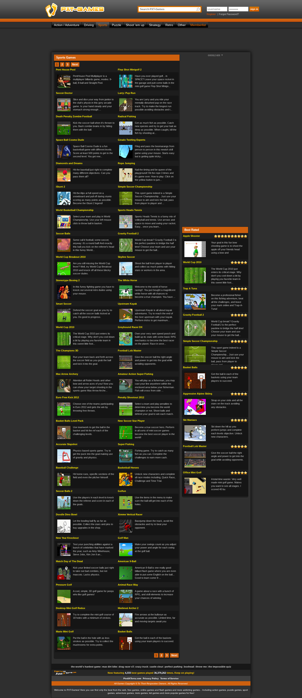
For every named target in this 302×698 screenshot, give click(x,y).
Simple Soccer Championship (135, 186)
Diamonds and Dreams (69, 163)
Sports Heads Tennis (130, 210)
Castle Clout (156, 666)
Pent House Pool (65, 69)
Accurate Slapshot (66, 444)
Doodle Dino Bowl (66, 514)
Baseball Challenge (67, 467)
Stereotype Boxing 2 (68, 280)
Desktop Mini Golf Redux (70, 608)
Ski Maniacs (190, 420)
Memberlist (198, 25)
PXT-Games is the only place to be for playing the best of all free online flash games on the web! (85, 9)
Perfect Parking (173, 666)
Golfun (122, 491)
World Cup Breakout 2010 (71, 257)
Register (211, 14)
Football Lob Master (129, 350)
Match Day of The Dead (69, 561)
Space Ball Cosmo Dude (70, 139)
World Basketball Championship (75, 210)
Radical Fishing (127, 116)
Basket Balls (125, 631)
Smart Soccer (63, 303)
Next (75, 64)
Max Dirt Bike (109, 666)
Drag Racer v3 (126, 666)
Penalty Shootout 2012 (131, 397)
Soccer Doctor (64, 93)
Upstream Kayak (127, 303)
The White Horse (127, 280)
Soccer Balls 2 (64, 491)
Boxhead (189, 666)
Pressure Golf (64, 584)
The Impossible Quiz (219, 666)
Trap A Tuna (190, 288)
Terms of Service (169, 678)
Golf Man (123, 538)
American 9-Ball (127, 561)
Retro (169, 25)
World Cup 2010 (65, 327)
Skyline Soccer (126, 257)
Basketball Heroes (128, 467)
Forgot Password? (229, 14)
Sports (102, 25)
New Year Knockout (67, 538)
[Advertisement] (151, 40)
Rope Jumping (126, 163)
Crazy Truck (141, 666)
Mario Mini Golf (65, 631)
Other (182, 25)
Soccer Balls (63, 233)
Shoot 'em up (135, 25)
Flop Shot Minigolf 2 (129, 69)
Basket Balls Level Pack (69, 420)
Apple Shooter (191, 236)
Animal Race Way (128, 584)
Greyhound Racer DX (130, 327)
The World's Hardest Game (86, 666)
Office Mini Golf (192, 472)
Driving (89, 25)
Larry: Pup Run (127, 93)
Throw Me (201, 666)
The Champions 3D (67, 350)
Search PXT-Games (152, 9)
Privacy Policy (151, 678)
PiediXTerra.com (132, 678)
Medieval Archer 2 (128, 608)
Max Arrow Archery (67, 374)
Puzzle (116, 25)
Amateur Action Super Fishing (135, 374)
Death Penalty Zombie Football (74, 116)
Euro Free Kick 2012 (67, 397)
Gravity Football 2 (128, 233)
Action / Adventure (66, 25)
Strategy (155, 25)
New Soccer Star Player (131, 420)
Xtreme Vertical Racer (130, 514)
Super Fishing (126, 444)
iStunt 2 (60, 186)
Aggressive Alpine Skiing (197, 393)
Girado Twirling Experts (131, 139)
